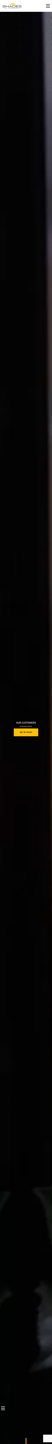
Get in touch (26, 732)
